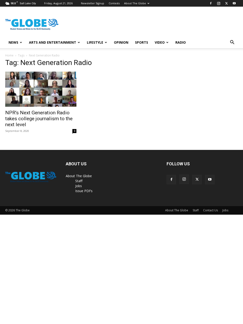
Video (160, 42)
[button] (232, 43)
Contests (114, 3)
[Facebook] (210, 3)
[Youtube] (234, 3)
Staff (78, 181)
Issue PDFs (84, 191)
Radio (180, 42)
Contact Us (210, 210)
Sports (141, 42)
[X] (226, 3)
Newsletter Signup (92, 3)
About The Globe (135, 3)
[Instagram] (218, 3)
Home (9, 55)
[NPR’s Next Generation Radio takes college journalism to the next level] (40, 89)
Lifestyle (95, 42)
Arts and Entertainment (52, 42)
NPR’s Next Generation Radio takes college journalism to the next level (39, 118)
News (13, 42)
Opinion (121, 42)
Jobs (78, 186)
